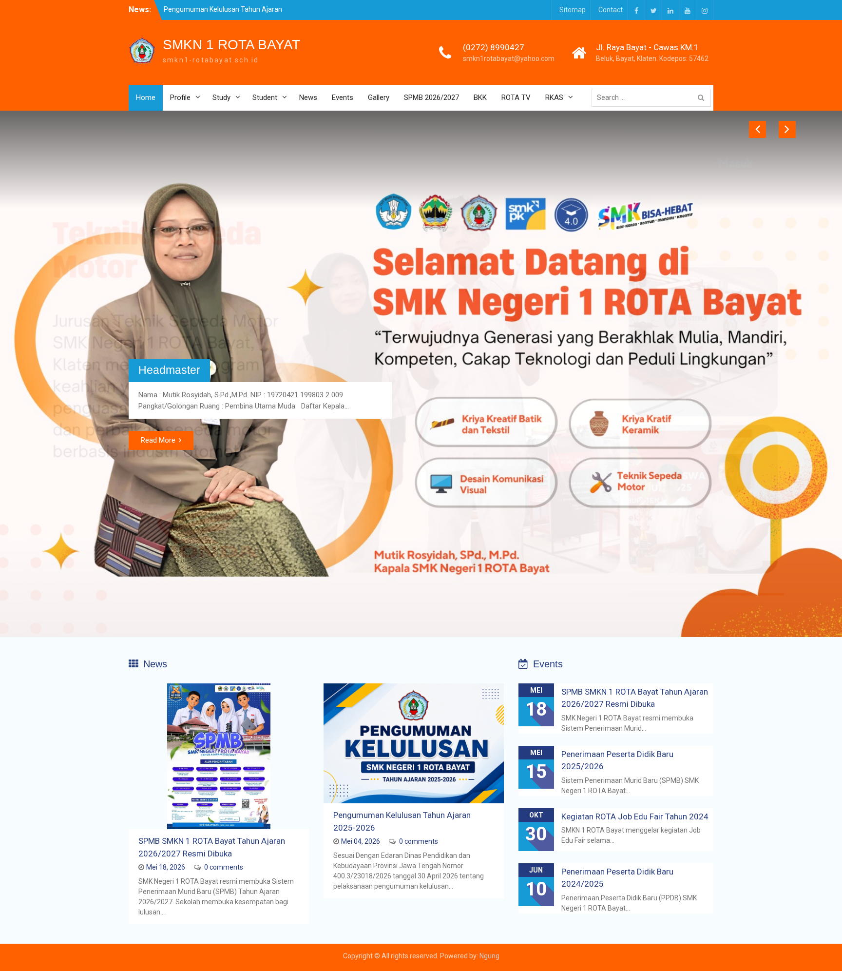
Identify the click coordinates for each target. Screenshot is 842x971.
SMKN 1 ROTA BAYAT (231, 44)
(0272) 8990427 (493, 47)
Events (342, 97)
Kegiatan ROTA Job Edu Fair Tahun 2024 (634, 816)
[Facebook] (636, 10)
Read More (158, 440)
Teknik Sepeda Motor (191, 359)
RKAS (554, 97)
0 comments (223, 867)
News (308, 97)
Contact (610, 10)
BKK (480, 97)
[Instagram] (704, 10)
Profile (180, 97)
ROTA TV (516, 97)
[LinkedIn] (670, 10)
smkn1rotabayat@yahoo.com (509, 58)
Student (264, 97)
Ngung (489, 956)
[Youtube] (687, 10)
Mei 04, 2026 (360, 841)
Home (145, 97)
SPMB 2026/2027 (431, 97)
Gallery (378, 97)
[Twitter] (653, 10)
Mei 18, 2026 (165, 867)
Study (221, 97)
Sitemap (572, 10)
